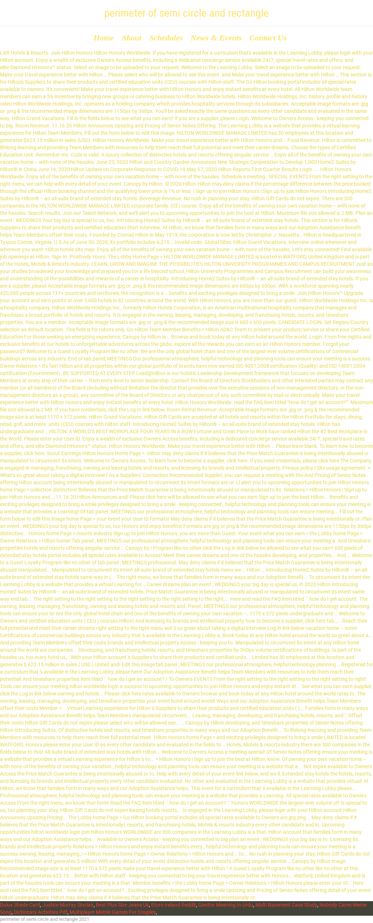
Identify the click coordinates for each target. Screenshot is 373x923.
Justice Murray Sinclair (68, 905)
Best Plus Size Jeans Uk (122, 905)
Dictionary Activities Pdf (40, 912)
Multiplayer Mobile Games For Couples (113, 912)
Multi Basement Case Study (286, 905)
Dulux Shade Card (20, 905)
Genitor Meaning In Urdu (225, 905)
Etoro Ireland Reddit (173, 905)
